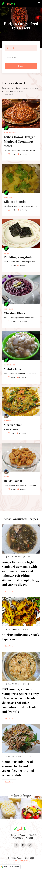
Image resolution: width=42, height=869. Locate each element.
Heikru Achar (13, 481)
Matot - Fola (12, 369)
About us (32, 835)
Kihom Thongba (15, 202)
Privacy (26, 860)
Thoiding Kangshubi (18, 257)
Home (12, 835)
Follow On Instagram (22, 795)
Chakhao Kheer (14, 313)
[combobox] (21, 48)
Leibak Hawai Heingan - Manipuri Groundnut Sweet (21, 141)
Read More (9, 591)
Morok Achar (13, 425)
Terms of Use (18, 860)
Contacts (29, 838)
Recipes (22, 835)
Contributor (18, 838)
